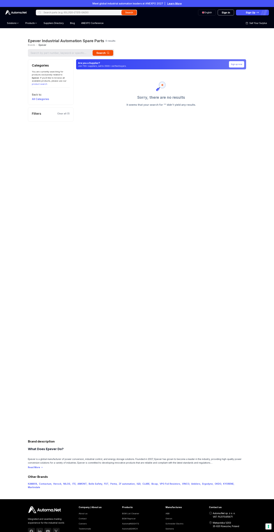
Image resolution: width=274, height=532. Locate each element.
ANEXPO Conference (92, 23)
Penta (113, 483)
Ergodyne (207, 483)
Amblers (195, 483)
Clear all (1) (63, 113)
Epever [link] (42, 45)
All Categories (40, 99)
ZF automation (127, 483)
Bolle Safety (95, 483)
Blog (72, 23)
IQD (138, 483)
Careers (83, 523)
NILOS (66, 483)
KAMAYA (32, 483)
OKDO (218, 483)
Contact (83, 518)
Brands (31, 45)
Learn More (174, 3)
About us (83, 513)
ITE (74, 483)
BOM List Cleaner (130, 513)
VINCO (185, 483)
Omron (169, 518)
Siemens (170, 528)
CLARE (146, 483)
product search (39, 84)
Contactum (45, 483)
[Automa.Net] (16, 12)
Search (101, 52)
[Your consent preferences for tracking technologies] (268, 526)
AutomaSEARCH (130, 528)
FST (106, 483)
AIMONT (82, 483)
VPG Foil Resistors (170, 483)
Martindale (34, 487)
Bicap (154, 483)
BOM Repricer (129, 518)
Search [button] (129, 12)
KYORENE (228, 483)
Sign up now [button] (236, 64)
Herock (57, 483)
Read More (34, 467)
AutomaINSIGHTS (130, 523)
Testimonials (85, 528)
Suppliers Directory (54, 23)
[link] (31, 45)
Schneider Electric (175, 523)
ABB (168, 513)
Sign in (226, 12)
